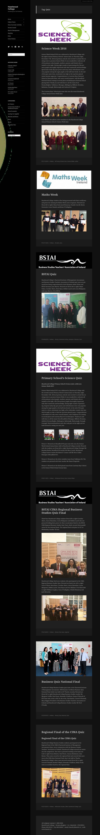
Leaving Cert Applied (13, 114)
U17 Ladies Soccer (12, 92)
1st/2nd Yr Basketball (13, 79)
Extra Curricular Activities (15, 25)
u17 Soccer (11, 83)
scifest (76, 161)
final (60, 632)
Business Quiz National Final (61, 681)
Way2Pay (10, 33)
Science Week (70, 161)
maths (57, 243)
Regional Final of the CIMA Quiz (63, 732)
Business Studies (60, 806)
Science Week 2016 (54, 48)
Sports (9, 122)
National (64, 715)
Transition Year (12, 125)
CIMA (66, 806)
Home (9, 19)
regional (67, 632)
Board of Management (13, 30)
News (9, 119)
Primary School (60, 161)
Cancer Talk (11, 70)
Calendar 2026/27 (12, 65)
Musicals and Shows (13, 116)
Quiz (65, 161)
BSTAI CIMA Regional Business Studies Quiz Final (62, 511)
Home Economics (12, 111)
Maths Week (50, 194)
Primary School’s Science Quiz (62, 378)
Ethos (9, 36)
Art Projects (11, 104)
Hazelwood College (13, 7)
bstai (57, 339)
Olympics (76, 339)
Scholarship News (12, 87)
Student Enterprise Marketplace (16, 74)
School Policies (12, 39)
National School (60, 478)
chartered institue (63, 339)
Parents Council (12, 27)
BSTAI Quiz (49, 274)
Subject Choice (12, 22)
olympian (71, 339)
